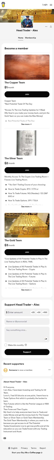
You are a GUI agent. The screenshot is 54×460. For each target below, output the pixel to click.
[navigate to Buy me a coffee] (3, 4)
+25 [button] (33, 312)
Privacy (24, 448)
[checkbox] (14, 345)
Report (43, 448)
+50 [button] (38, 312)
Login (44, 4)
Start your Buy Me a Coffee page (26, 452)
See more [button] (25, 124)
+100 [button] (45, 312)
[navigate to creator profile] (27, 21)
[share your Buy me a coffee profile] (51, 27)
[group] (27, 91)
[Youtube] (5, 438)
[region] (27, 170)
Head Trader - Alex (27, 30)
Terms (33, 448)
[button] (50, 4)
